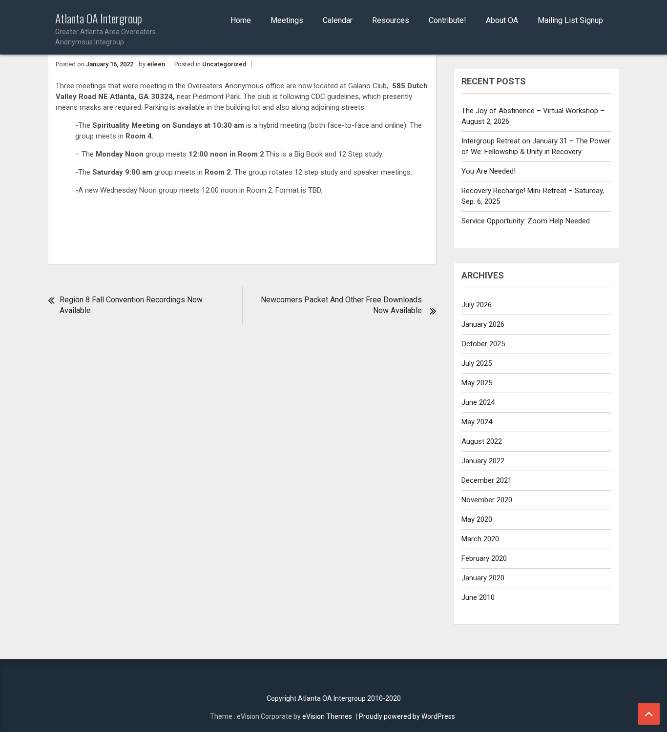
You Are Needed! (488, 171)
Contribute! (447, 20)
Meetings (287, 20)
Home (240, 20)
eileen (156, 64)
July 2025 (476, 363)
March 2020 (480, 538)
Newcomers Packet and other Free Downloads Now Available (341, 305)
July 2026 (476, 304)
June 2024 (478, 402)
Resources (390, 20)
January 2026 (482, 324)
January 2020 (482, 578)
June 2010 (478, 597)
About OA (502, 20)
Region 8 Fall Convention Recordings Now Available (131, 305)
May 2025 (476, 382)
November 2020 (486, 499)
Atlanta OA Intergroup (105, 29)
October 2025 (483, 343)
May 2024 (476, 421)
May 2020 (476, 519)
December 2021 (486, 480)
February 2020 (484, 558)
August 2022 (481, 441)
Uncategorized (224, 64)
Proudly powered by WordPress (407, 716)
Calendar (338, 20)
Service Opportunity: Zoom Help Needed (525, 221)
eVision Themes (327, 716)
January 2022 (482, 460)
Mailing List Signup (570, 20)
